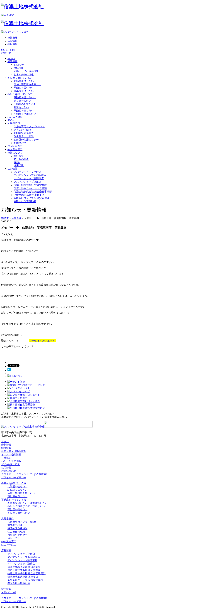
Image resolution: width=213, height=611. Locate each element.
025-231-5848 (8, 50)
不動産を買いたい (24, 87)
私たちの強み (21, 159)
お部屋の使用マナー (18, 535)
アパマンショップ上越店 (27, 181)
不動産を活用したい (25, 114)
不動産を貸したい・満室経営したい (27, 503)
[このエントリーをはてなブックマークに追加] (9, 370)
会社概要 (12, 37)
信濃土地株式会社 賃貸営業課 (30, 185)
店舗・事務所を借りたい (27, 84)
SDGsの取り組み (10, 464)
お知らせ (19, 64)
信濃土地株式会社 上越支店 (29, 195)
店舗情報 (12, 41)
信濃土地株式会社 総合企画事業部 (33, 191)
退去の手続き (14, 525)
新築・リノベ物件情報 (26, 71)
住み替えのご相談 (24, 136)
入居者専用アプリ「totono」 (29, 126)
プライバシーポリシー (13, 477)
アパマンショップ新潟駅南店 (30, 175)
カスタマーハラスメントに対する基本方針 (25, 474)
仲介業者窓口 (8, 541)
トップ (5, 441)
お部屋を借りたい (24, 81)
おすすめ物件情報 (24, 74)
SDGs (17, 162)
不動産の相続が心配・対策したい (26, 506)
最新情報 (6, 444)
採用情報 (12, 44)
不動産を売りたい (24, 110)
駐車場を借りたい (24, 91)
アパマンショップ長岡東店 (29, 178)
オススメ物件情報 (11, 454)
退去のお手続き (22, 129)
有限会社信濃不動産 (25, 201)
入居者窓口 (7, 518)
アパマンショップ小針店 (27, 172)
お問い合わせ (8, 471)
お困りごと (20, 143)
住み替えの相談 (16, 531)
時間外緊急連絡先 (24, 133)
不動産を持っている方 (13, 499)
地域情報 (19, 68)
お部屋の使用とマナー (26, 139)
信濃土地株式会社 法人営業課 (30, 188)
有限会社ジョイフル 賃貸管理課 (31, 198)
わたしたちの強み (11, 461)
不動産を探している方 (13, 483)
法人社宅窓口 (8, 544)
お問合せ (6, 53)
